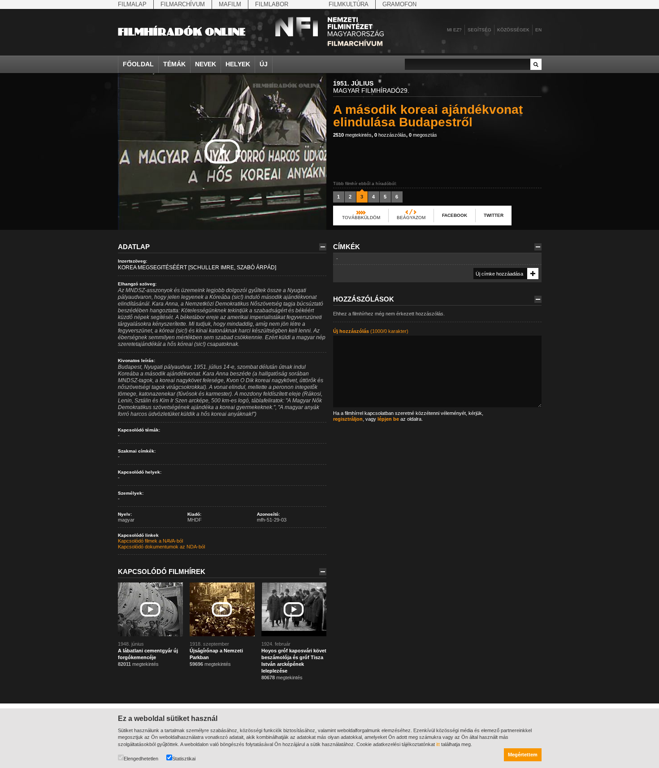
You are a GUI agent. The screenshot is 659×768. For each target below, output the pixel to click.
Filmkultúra (349, 4)
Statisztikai (183, 758)
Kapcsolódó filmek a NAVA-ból (150, 541)
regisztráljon (348, 419)
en (538, 29)
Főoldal (138, 64)
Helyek (237, 64)
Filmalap (132, 4)
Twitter (493, 215)
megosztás (423, 135)
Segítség (479, 29)
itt (438, 744)
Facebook (454, 215)
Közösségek (513, 29)
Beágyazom (411, 217)
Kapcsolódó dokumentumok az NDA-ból (161, 546)
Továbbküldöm (361, 217)
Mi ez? (454, 29)
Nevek (205, 64)
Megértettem (523, 754)
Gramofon (399, 4)
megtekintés (352, 135)
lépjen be (388, 419)
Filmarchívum (182, 4)
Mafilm (230, 4)
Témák (174, 64)
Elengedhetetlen (141, 758)
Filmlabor (271, 4)
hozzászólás (390, 135)
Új (264, 64)
